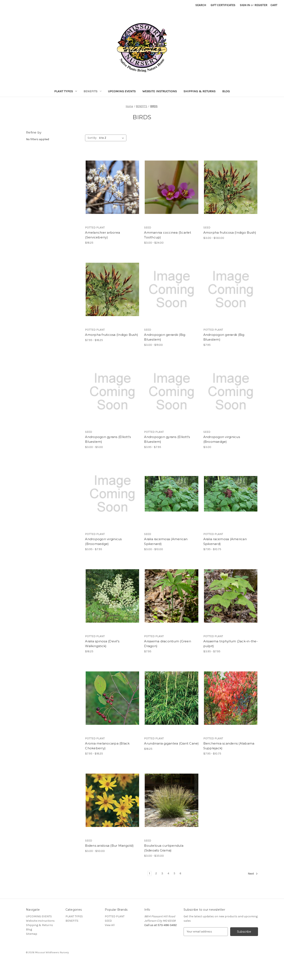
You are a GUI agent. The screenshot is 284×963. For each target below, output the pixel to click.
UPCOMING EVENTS (122, 91)
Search (200, 5)
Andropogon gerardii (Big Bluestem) (164, 337)
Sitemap (31, 934)
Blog (226, 91)
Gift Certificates (223, 5)
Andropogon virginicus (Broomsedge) (221, 439)
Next (251, 873)
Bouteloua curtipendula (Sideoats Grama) (163, 848)
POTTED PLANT (115, 916)
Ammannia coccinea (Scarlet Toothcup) (167, 235)
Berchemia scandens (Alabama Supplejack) (228, 745)
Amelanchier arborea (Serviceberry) (102, 235)
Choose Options (172, 194)
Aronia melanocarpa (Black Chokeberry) (107, 745)
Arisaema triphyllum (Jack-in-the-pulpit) (230, 643)
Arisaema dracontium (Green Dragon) (167, 643)
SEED (108, 921)
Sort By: (92, 137)
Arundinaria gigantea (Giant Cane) (171, 743)
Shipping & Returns (200, 91)
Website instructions (159, 91)
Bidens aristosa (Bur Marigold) (109, 846)
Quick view (111, 180)
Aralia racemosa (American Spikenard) (166, 541)
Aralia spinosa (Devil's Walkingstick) (102, 643)
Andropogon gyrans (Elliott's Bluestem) (108, 439)
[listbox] (112, 138)
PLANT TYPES (63, 91)
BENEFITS (91, 91)
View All (110, 925)
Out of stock (112, 194)
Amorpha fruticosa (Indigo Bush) (229, 232)
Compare (111, 187)
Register (260, 5)
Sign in (245, 5)
